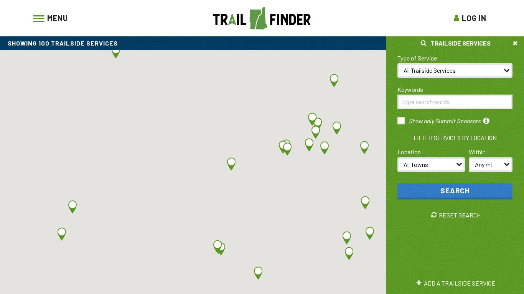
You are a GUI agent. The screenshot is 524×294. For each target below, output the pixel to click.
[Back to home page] (262, 17)
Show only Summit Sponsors (445, 120)
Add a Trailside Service (459, 283)
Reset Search (460, 215)
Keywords (410, 89)
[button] (324, 148)
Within (477, 151)
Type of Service (417, 58)
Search (455, 190)
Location (409, 151)
